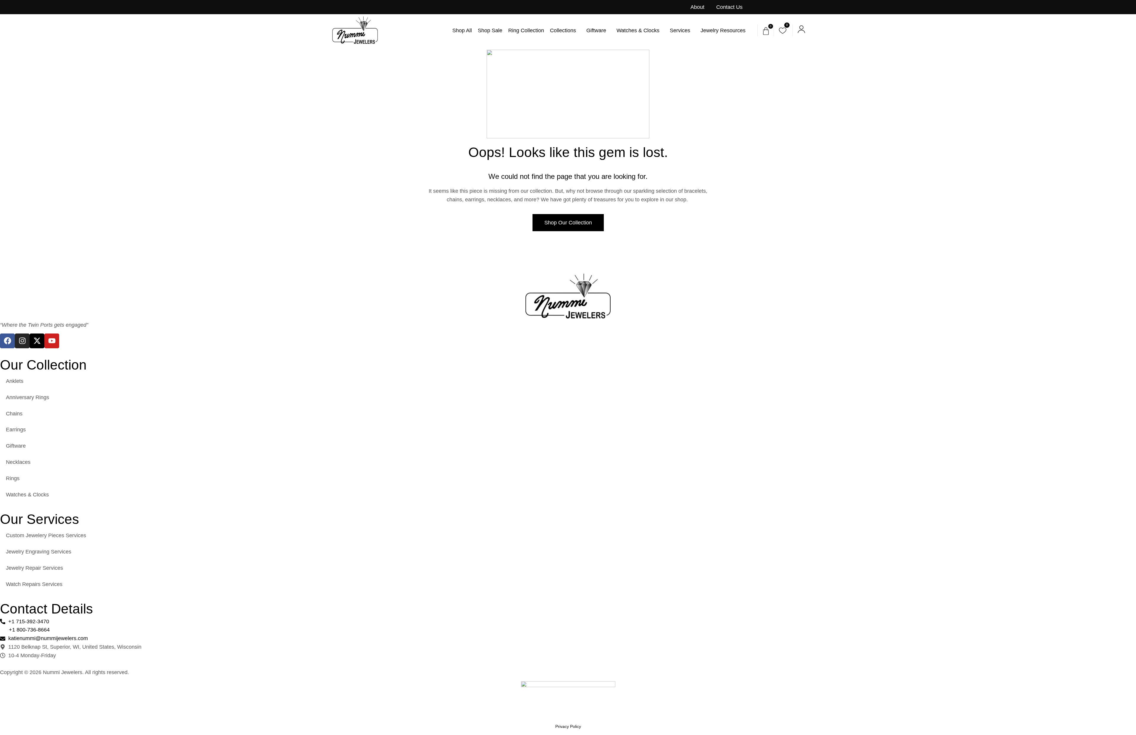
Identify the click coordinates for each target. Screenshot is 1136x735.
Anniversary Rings (27, 397)
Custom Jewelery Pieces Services (46, 535)
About (697, 7)
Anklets (14, 381)
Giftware (16, 446)
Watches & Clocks (27, 495)
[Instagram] (22, 340)
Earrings (16, 430)
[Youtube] (51, 340)
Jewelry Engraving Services (38, 552)
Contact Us (729, 7)
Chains (14, 414)
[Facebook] (7, 340)
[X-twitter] (37, 340)
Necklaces (18, 462)
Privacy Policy (568, 726)
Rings (13, 478)
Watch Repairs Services (34, 584)
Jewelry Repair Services (34, 568)
